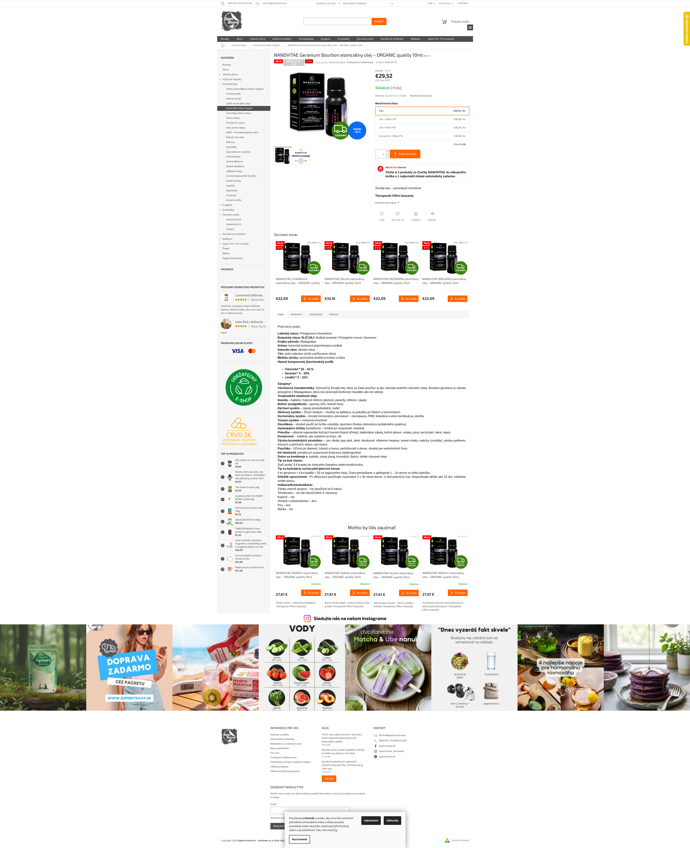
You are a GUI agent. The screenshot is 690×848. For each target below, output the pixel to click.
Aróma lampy (233, 156)
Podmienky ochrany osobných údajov (290, 762)
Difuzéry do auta (235, 137)
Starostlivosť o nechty (238, 152)
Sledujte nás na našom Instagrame (350, 618)
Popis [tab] (281, 314)
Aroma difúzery (234, 161)
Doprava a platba (326, 3)
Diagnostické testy (233, 258)
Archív (329, 778)
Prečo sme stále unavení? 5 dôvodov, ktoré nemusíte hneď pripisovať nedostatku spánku (342, 738)
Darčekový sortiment (234, 234)
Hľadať (379, 21)
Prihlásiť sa (281, 826)
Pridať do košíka (407, 153)
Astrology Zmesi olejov (238, 113)
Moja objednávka (279, 748)
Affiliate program (279, 767)
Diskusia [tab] (333, 314)
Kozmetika (228, 210)
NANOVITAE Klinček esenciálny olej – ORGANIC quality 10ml (393, 575)
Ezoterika (231, 195)
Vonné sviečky (234, 200)
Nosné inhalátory (235, 166)
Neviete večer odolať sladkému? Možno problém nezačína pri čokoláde (343, 751)
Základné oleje (234, 171)
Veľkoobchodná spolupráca (285, 771)
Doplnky (230, 186)
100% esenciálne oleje (238, 103)
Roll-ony (230, 142)
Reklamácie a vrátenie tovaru (286, 744)
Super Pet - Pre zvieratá (235, 244)
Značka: (386, 62)
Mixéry (226, 253)
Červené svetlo (231, 215)
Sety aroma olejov (236, 128)
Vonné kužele (233, 94)
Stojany (230, 229)
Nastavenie (299, 839)
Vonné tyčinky (233, 181)
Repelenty (231, 190)
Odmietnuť (371, 821)
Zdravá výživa (230, 74)
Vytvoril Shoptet (460, 840)
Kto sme (274, 753)
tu (336, 830)
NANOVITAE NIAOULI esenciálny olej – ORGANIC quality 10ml (443, 575)
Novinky (227, 65)
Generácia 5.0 (233, 224)
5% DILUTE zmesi (235, 123)
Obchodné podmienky (355, 3)
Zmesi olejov (233, 118)
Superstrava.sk (387, 746)
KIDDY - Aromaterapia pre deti (242, 132)
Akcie (226, 69)
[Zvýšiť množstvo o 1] (388, 152)
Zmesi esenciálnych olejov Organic (245, 89)
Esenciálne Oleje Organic (239, 108)
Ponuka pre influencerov (283, 757)
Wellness (227, 239)
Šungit (226, 248)
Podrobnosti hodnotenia (360, 62)
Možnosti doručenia (421, 96)
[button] (298, 599)
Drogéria (227, 205)
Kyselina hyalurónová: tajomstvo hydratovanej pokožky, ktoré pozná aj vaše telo (342, 765)
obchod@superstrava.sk (392, 735)
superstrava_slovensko (391, 751)
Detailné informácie (385, 203)
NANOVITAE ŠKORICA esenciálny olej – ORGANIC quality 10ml (297, 575)
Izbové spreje (233, 99)
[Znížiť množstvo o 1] (388, 156)
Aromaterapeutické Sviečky (241, 176)
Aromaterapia (230, 84)
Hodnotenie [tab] (316, 314)
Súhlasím (392, 821)
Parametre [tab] (296, 314)
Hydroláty (231, 147)
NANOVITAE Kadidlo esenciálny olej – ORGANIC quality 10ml (345, 575)
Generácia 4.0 (233, 219)
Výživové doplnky (232, 79)
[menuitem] (225, 39)
